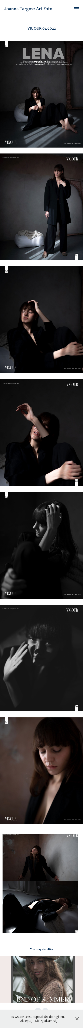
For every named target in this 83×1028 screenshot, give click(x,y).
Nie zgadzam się (46, 1020)
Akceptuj (26, 1020)
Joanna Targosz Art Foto (28, 9)
